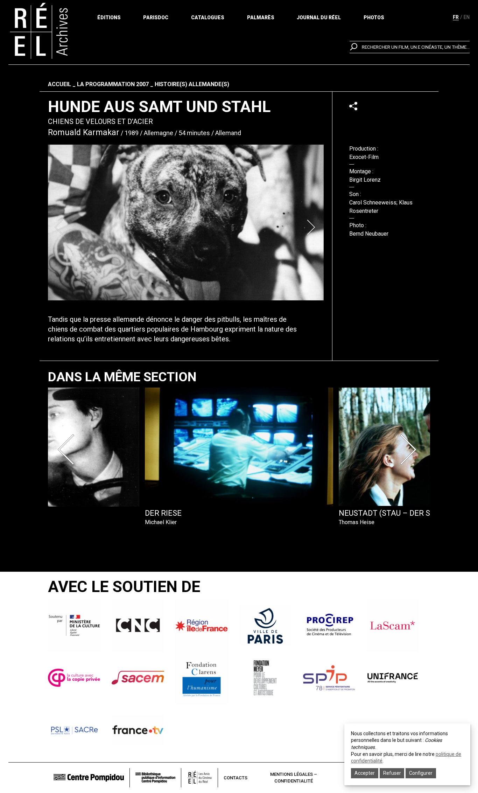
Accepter (364, 773)
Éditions (109, 17)
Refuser (392, 773)
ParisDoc (155, 17)
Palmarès (260, 17)
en (467, 17)
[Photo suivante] (311, 227)
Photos (374, 17)
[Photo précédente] (59, 227)
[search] (410, 47)
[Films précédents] (68, 449)
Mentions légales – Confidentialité (293, 778)
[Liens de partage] (353, 106)
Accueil (59, 84)
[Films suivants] (410, 449)
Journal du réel (319, 17)
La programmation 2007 (113, 84)
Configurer (421, 773)
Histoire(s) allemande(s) (192, 84)
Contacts (235, 777)
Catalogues (207, 17)
